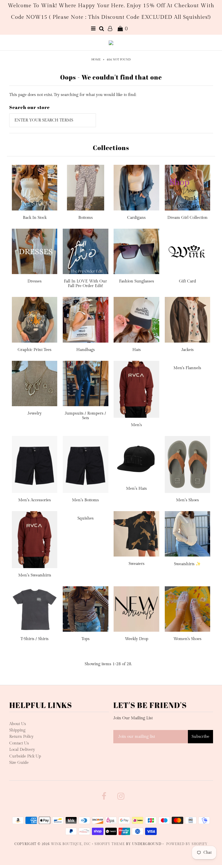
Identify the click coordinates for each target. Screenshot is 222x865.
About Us (17, 724)
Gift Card (187, 281)
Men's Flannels (187, 368)
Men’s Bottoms (85, 500)
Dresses (34, 281)
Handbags (85, 350)
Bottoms (85, 217)
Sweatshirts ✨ (187, 564)
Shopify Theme (110, 844)
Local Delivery (22, 749)
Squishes (85, 518)
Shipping (17, 730)
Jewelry (34, 413)
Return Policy (21, 736)
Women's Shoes (187, 639)
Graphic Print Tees (34, 350)
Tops (86, 639)
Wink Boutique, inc (71, 844)
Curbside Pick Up (25, 756)
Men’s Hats (136, 488)
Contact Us (19, 743)
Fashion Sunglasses (136, 281)
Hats (136, 350)
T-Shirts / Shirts (35, 639)
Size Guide (19, 762)
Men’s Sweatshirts (34, 575)
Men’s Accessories (34, 500)
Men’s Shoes (187, 500)
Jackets (187, 350)
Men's (136, 425)
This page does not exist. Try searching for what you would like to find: (72, 95)
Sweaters (137, 563)
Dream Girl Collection (187, 217)
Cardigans (136, 217)
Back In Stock (35, 217)
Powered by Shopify (187, 844)
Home (96, 59)
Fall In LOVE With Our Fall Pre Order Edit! (85, 283)
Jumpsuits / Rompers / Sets (85, 415)
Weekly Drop (136, 639)
